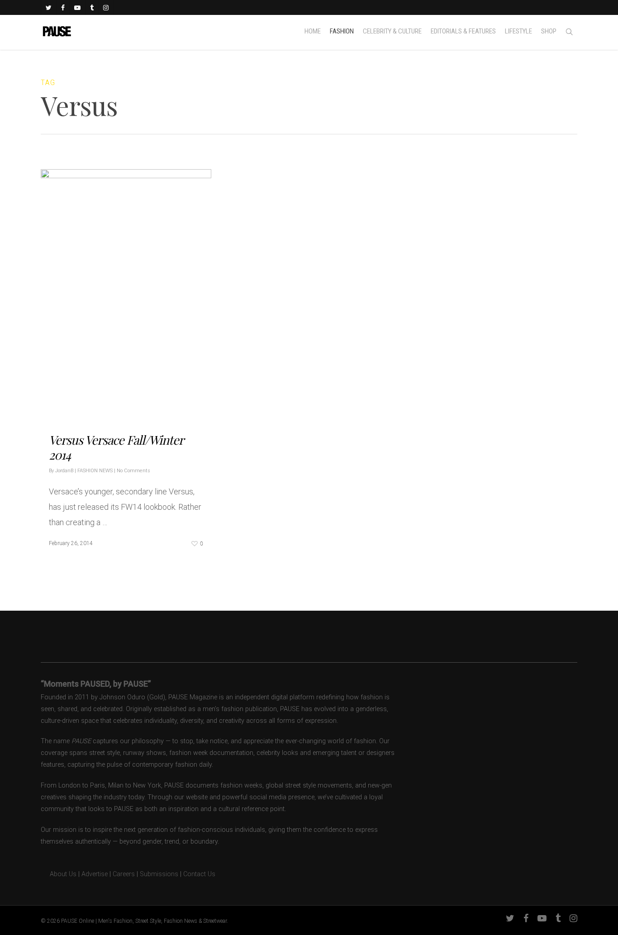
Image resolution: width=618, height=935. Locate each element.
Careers (124, 874)
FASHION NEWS (95, 471)
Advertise (94, 874)
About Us (58, 874)
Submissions (159, 874)
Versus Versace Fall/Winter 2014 (116, 447)
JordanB (64, 471)
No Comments (133, 471)
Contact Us (199, 874)
